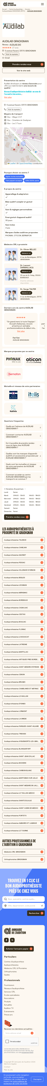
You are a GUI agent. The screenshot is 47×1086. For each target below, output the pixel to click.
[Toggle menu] (42, 4)
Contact (7, 1067)
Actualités (8, 1005)
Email (7, 58)
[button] (23, 143)
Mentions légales (10, 1064)
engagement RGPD (27, 1052)
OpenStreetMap (25, 163)
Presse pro (8, 1015)
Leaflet (12, 163)
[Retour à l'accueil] (19, 931)
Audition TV (8, 1008)
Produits (7, 1001)
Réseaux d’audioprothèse (14, 988)
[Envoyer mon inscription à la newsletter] (32, 1033)
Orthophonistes (10, 971)
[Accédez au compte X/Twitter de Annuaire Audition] (12, 940)
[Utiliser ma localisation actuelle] (42, 906)
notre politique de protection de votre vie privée (15, 1082)
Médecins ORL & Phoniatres (15, 968)
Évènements (9, 1011)
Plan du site (8, 1070)
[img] (10, 48)
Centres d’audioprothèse (14, 961)
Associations (9, 998)
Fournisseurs (9, 985)
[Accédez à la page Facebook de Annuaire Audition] (6, 940)
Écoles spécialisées (12, 995)
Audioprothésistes (11, 965)
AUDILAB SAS (15, 44)
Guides (7, 975)
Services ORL (9, 992)
